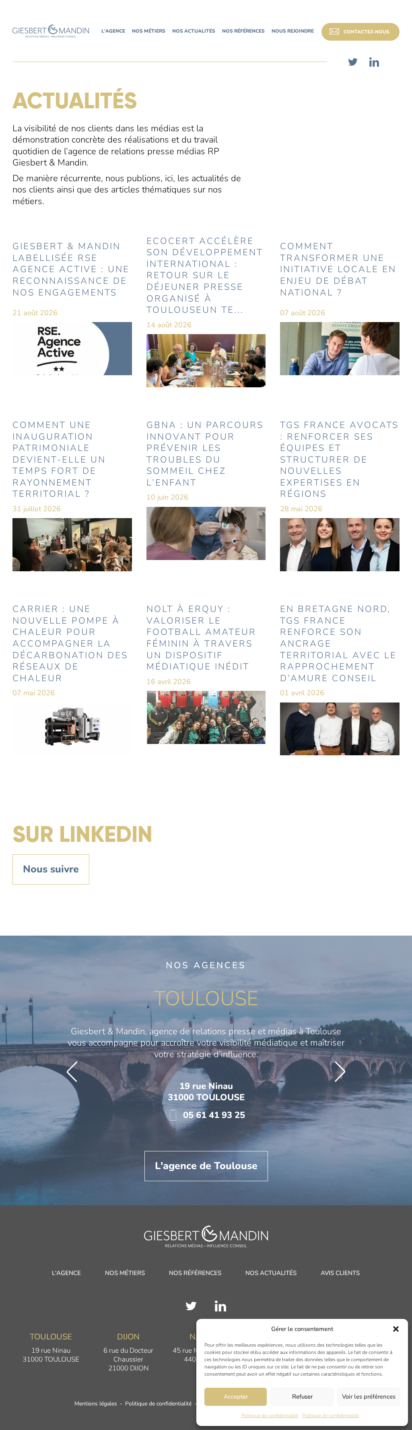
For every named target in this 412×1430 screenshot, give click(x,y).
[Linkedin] (374, 62)
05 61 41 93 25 (213, 1200)
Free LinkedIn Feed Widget (209, 960)
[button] (396, 1329)
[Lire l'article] (72, 305)
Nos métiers (125, 1359)
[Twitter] (353, 62)
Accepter (236, 1397)
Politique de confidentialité (269, 1415)
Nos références (195, 1359)
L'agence (66, 1359)
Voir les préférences (369, 1397)
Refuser (302, 1397)
